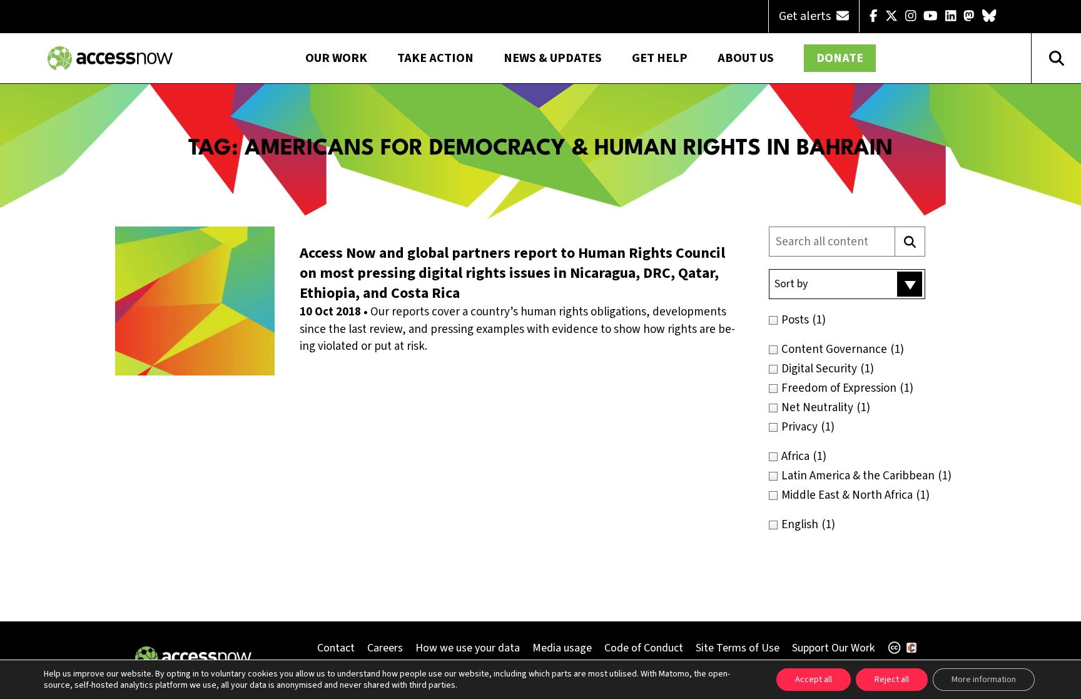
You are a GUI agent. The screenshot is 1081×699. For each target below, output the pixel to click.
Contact (336, 648)
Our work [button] (336, 58)
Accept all (813, 679)
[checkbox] (873, 320)
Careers (385, 648)
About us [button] (746, 58)
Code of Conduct (643, 648)
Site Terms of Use (737, 648)
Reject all (892, 679)
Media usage (562, 648)
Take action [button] (435, 58)
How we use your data (467, 648)
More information (984, 679)
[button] (847, 284)
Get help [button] (660, 58)
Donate (839, 58)
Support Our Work (833, 648)
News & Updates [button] (553, 58)
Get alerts (806, 16)
